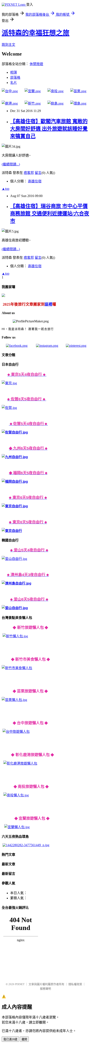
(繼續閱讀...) (11, 164)
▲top (5, 188)
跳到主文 (8, 44)
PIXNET (20, 984)
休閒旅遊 (36, 64)
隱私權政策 (75, 984)
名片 (13, 82)
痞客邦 (29, 173)
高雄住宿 (34, 181)
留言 (38, 173)
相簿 (13, 72)
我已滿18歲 (10, 1039)
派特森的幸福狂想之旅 (35, 33)
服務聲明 (45, 988)
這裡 (48, 304)
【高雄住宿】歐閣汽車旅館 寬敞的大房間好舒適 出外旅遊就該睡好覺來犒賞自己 (49, 129)
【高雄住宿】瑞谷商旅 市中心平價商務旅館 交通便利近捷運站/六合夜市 (49, 213)
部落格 (15, 77)
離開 (24, 1039)
